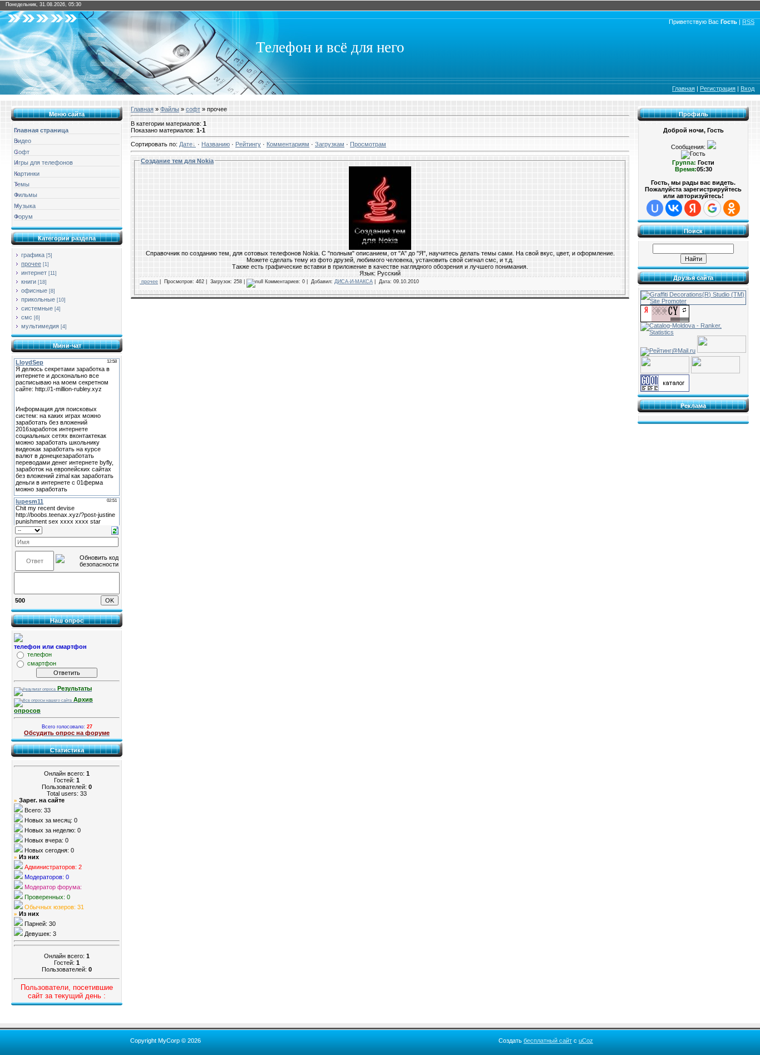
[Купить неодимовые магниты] (715, 371)
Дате (186, 144)
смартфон (41, 663)
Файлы (169, 109)
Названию (215, 144)
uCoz (586, 1040)
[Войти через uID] (655, 208)
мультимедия (40, 326)
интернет (34, 272)
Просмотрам (368, 144)
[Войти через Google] (712, 208)
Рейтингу (248, 144)
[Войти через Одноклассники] (731, 208)
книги (28, 281)
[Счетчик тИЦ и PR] (664, 320)
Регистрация (718, 88)
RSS (748, 21)
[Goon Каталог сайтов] (664, 389)
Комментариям (288, 144)
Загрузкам (329, 144)
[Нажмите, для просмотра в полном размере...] (380, 247)
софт (193, 109)
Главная (683, 88)
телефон (39, 654)
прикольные (38, 299)
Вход (747, 88)
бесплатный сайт (548, 1040)
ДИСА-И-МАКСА (353, 281)
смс (26, 317)
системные (37, 308)
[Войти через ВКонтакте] (673, 208)
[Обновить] (115, 529)
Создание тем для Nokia (177, 160)
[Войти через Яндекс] (692, 208)
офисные (34, 290)
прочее (31, 263)
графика (33, 255)
